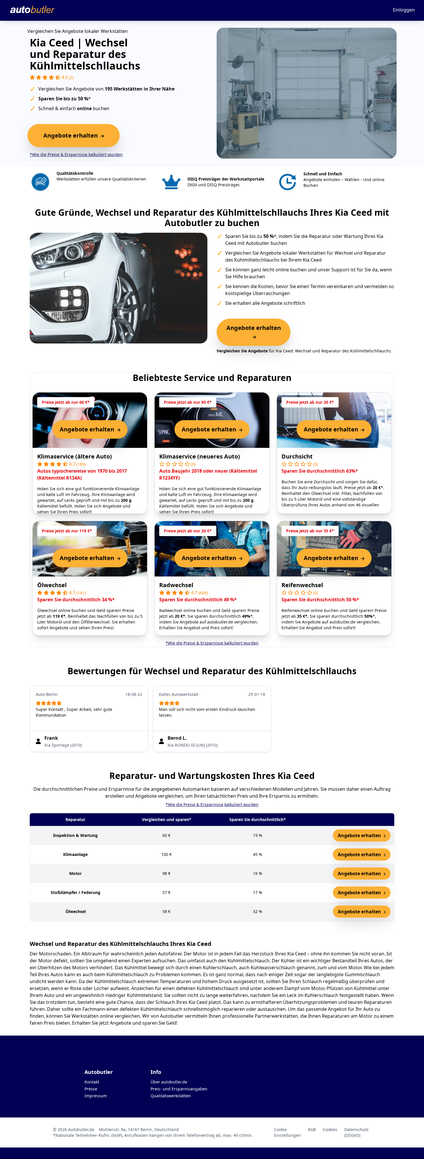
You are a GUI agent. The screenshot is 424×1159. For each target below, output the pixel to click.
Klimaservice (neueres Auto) (199, 456)
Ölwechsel (52, 585)
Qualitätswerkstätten (171, 1095)
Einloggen (404, 10)
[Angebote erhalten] (253, 337)
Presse (91, 1089)
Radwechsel (176, 585)
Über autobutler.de (169, 1082)
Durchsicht (297, 456)
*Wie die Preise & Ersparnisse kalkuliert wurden (76, 154)
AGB (312, 1129)
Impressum (96, 1095)
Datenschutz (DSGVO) (356, 1132)
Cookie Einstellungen (287, 1132)
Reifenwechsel (302, 585)
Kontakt (92, 1082)
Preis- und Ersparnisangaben (179, 1089)
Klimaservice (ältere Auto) (74, 456)
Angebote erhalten (360, 835)
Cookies (330, 1129)
